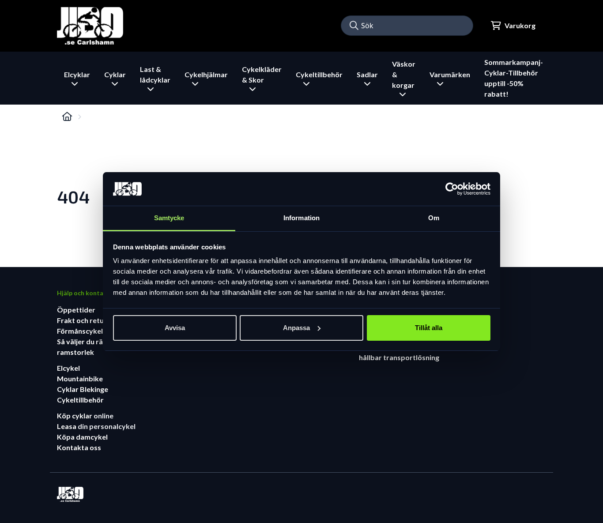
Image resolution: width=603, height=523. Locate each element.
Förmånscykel (80, 331)
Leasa (67, 426)
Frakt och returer (85, 320)
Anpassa (296, 327)
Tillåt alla (428, 327)
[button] (354, 25)
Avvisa (175, 327)
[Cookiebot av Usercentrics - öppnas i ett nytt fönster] (451, 189)
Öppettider (76, 309)
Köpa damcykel (82, 437)
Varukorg (520, 25)
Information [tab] (301, 218)
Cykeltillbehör (80, 399)
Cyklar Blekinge (82, 389)
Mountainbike (80, 378)
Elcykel (68, 368)
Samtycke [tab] (169, 218)
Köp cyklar (75, 415)
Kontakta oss (79, 447)
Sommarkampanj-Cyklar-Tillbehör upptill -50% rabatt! (513, 78)
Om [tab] (433, 218)
